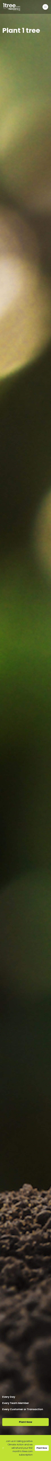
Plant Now (25, 1422)
